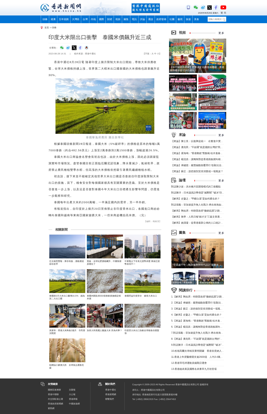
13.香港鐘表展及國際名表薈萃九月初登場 (194, 369)
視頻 (117, 19)
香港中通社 (110, 390)
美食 (196, 19)
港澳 (53, 19)
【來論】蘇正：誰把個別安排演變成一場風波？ (197, 171)
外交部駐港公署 (55, 399)
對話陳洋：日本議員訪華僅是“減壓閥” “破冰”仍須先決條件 (202, 192)
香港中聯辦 (53, 394)
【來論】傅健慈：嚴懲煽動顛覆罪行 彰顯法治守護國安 (201, 165)
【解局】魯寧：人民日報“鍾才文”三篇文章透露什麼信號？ (203, 216)
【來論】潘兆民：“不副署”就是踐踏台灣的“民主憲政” (200, 147)
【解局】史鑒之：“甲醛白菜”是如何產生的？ (195, 198)
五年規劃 (64, 19)
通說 (150, 19)
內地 (93, 19)
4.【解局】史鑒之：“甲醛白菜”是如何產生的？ (196, 314)
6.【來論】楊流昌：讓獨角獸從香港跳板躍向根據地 (199, 326)
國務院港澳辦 (54, 390)
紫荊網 (51, 408)
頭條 (44, 19)
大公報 (72, 394)
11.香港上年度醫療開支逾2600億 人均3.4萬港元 (198, 357)
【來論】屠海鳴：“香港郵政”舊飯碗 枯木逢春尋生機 (199, 153)
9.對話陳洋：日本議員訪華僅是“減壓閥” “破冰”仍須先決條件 (203, 345)
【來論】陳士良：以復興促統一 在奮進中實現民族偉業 (202, 141)
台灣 (85, 19)
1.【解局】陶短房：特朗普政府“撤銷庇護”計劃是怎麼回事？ (204, 296)
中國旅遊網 (74, 403)
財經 (109, 19)
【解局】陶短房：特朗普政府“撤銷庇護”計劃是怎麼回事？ (203, 210)
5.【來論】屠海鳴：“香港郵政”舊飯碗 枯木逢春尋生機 (200, 320)
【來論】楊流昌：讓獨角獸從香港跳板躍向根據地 (198, 159)
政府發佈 (161, 19)
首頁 (46, 27)
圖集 (126, 19)
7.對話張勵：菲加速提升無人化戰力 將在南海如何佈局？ (202, 332)
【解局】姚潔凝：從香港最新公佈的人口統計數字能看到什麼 (204, 222)
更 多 (221, 33)
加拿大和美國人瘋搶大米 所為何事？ (104, 330)
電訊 (134, 19)
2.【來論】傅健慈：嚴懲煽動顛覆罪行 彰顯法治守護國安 (202, 302)
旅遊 (188, 19)
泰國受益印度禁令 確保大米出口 (141, 296)
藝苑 (180, 19)
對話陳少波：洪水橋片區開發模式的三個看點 (196, 186)
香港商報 (73, 399)
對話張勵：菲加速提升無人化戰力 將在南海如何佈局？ (201, 204)
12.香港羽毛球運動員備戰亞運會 (189, 363)
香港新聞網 (110, 394)
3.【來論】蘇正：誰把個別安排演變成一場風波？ (198, 308)
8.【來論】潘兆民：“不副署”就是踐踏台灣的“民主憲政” (201, 339)
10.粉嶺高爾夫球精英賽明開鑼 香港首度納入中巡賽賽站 (202, 351)
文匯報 (72, 390)
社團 (172, 19)
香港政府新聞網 (55, 403)
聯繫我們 (109, 399)
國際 (101, 19)
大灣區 (75, 19)
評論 (142, 19)
